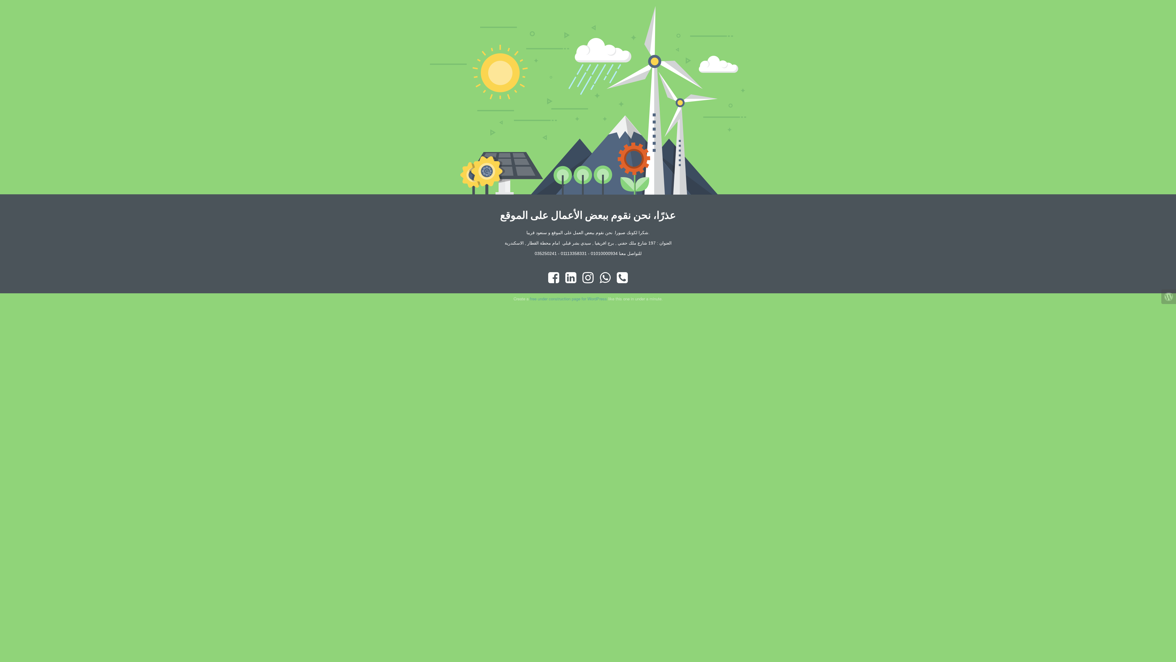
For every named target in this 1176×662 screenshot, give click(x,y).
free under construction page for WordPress (568, 299)
